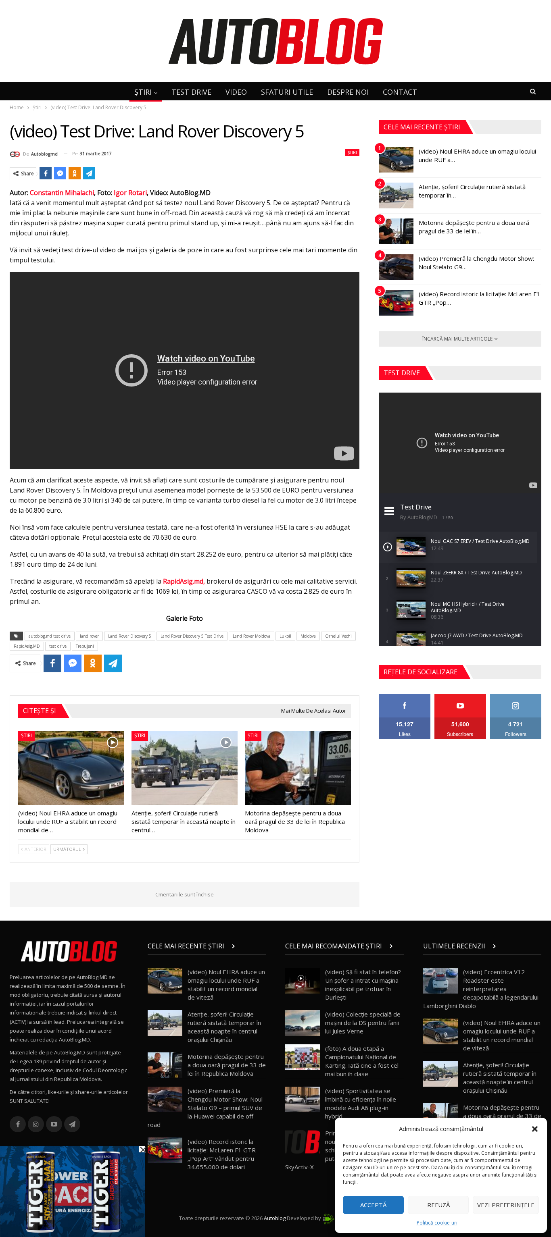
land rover (89, 636)
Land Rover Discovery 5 (129, 636)
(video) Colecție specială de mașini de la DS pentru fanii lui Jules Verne (363, 1022)
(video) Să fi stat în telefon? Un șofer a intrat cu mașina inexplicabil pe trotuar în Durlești (363, 984)
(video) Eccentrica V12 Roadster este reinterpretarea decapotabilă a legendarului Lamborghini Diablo (480, 989)
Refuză (438, 1205)
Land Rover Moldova (251, 636)
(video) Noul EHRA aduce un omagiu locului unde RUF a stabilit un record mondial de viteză (226, 984)
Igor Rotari (130, 192)
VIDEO (236, 92)
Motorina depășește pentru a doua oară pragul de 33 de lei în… (474, 226)
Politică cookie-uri (437, 1222)
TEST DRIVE (191, 92)
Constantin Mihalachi (62, 192)
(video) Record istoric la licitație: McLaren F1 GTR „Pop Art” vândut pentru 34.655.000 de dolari (222, 1154)
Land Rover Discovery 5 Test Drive (192, 636)
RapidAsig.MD (27, 646)
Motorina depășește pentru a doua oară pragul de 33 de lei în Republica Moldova (227, 1064)
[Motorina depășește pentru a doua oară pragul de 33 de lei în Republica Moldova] (298, 768)
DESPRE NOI (348, 92)
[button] (535, 1129)
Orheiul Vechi (338, 636)
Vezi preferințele (505, 1205)
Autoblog (275, 1218)
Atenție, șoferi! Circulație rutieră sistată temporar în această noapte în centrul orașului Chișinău (224, 1027)
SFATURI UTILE (287, 92)
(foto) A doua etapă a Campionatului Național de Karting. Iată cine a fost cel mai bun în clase (362, 1061)
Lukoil (285, 636)
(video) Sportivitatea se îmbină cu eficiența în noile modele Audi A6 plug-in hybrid (360, 1103)
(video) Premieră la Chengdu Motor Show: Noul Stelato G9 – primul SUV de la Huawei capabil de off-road (205, 1108)
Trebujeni (85, 646)
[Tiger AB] (72, 1191)
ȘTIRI (143, 92)
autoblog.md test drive (50, 636)
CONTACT (400, 92)
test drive (58, 646)
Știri (352, 152)
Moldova (308, 636)
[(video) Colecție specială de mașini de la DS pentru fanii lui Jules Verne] (302, 1023)
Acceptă (373, 1205)
